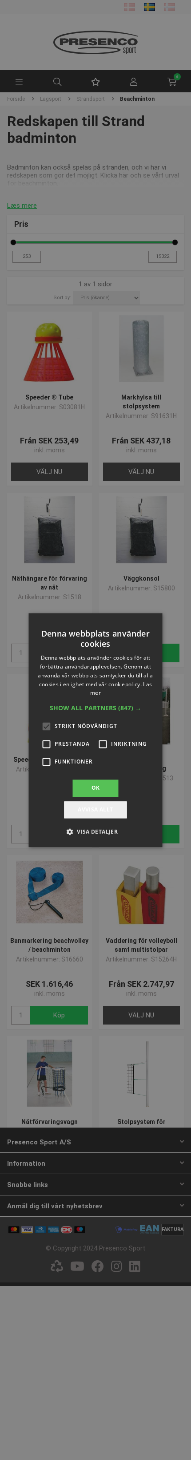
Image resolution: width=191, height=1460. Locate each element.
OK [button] (96, 788)
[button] (95, 708)
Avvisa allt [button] (95, 809)
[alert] (95, 730)
